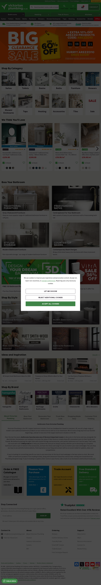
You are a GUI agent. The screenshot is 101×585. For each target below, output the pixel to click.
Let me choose (50, 291)
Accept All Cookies (50, 304)
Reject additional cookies (50, 298)
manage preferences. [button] (48, 281)
